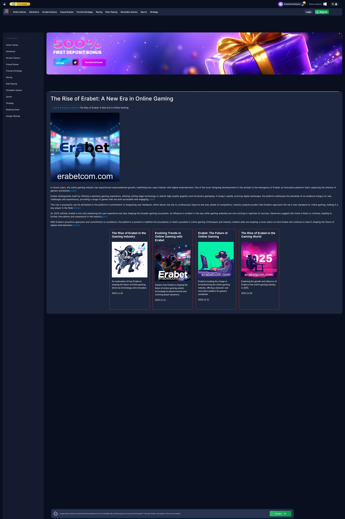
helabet (76, 225)
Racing (99, 12)
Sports (144, 12)
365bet (77, 208)
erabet (56, 107)
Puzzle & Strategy (85, 12)
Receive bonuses (94, 62)
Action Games (19, 12)
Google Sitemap (13, 116)
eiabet (152, 199)
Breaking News (12, 109)
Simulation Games (129, 12)
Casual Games (66, 12)
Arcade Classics (49, 12)
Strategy (154, 12)
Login (308, 12)
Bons (104, 216)
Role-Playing (111, 12)
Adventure (34, 12)
